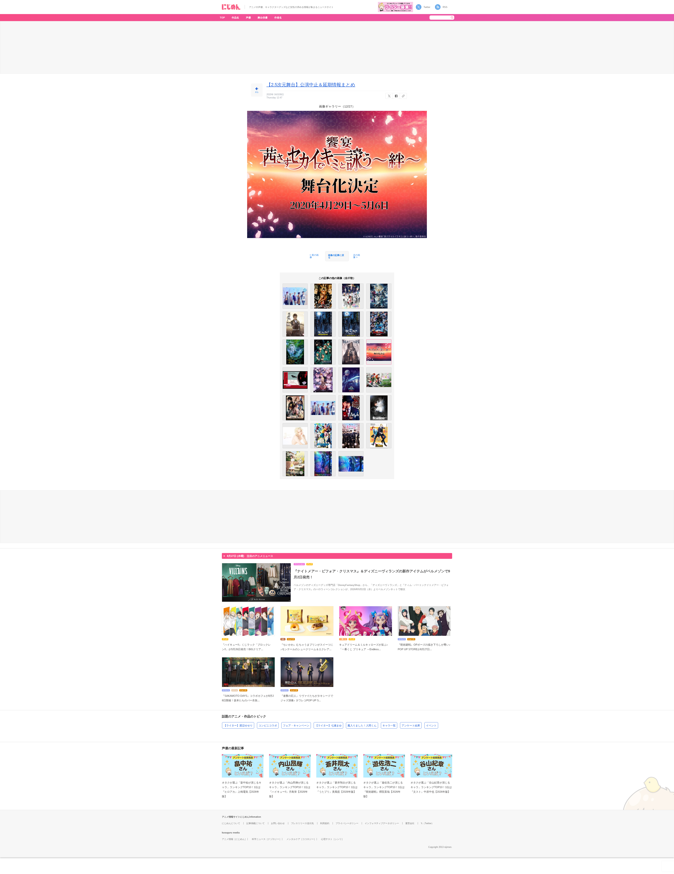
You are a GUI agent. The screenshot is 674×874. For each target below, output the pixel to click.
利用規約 (324, 823)
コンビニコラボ (268, 725)
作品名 (235, 17)
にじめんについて (231, 823)
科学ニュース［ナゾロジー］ (267, 839)
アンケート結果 (411, 725)
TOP (222, 17)
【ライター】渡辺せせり (238, 725)
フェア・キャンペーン (296, 725)
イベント (431, 725)
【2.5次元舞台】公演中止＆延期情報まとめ (310, 84)
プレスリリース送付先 (302, 823)
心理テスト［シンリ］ (332, 839)
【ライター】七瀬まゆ (328, 725)
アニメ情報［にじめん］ (234, 839)
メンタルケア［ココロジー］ (301, 839)
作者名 (278, 17)
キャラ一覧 (389, 725)
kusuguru (227, 832)
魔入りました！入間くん (362, 725)
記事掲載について (255, 823)
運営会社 (409, 823)
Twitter (427, 7)
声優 (248, 17)
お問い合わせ (278, 823)
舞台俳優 (262, 17)
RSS (445, 7)
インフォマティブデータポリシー (382, 823)
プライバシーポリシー (347, 823)
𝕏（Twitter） (427, 823)
